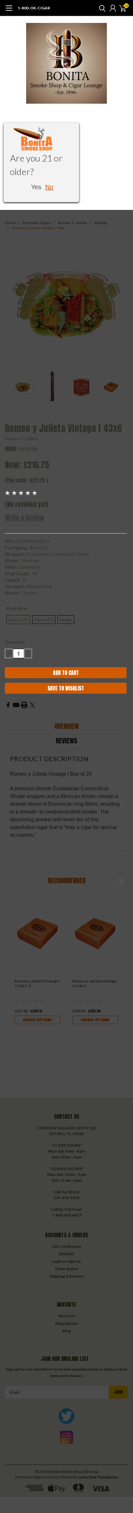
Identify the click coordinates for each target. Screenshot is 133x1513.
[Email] (16, 705)
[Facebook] (8, 705)
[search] (100, 8)
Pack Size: (19, 608)
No (49, 187)
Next (122, 304)
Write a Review (24, 518)
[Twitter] (32, 705)
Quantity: (15, 642)
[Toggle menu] (9, 11)
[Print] (24, 705)
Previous (11, 304)
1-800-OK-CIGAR (34, 7)
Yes (36, 187)
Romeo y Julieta (21, 438)
